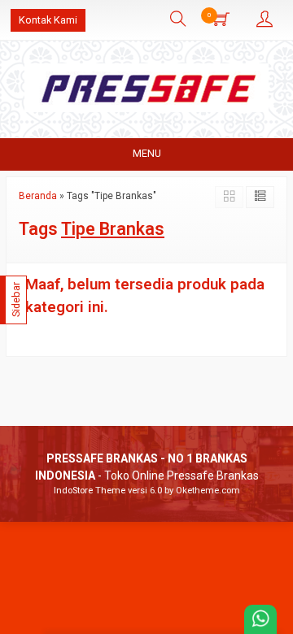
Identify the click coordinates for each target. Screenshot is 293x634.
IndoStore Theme (89, 490)
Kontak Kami (48, 20)
